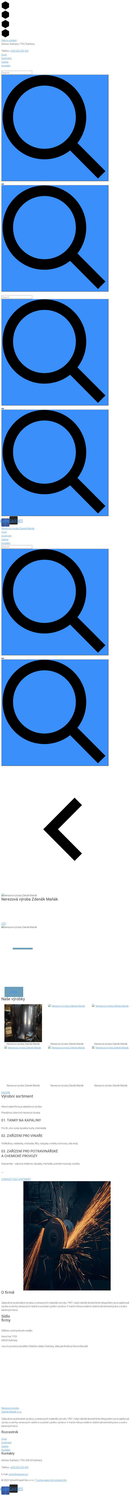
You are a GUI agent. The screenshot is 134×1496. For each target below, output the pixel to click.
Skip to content (9, 40)
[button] (3, 923)
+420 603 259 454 (19, 51)
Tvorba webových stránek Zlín (51, 1480)
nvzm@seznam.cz (18, 1474)
